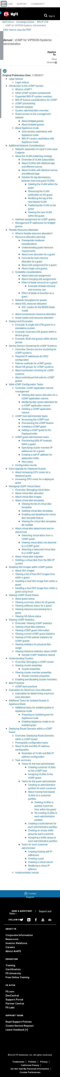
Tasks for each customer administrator (35, 846)
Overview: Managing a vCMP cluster (34, 661)
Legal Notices (16, 78)
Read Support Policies (19, 1021)
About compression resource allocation (35, 314)
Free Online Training (17, 977)
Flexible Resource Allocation (23, 229)
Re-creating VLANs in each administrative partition (45, 816)
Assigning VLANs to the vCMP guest (40, 775)
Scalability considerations (28, 271)
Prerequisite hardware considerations (33, 242)
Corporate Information (19, 935)
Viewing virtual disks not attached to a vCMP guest (39, 544)
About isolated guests (33, 124)
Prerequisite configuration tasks (31, 742)
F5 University (13, 973)
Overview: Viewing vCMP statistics (33, 623)
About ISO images (24, 570)
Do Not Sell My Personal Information (30, 1069)
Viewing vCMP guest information (32, 630)
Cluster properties (31, 668)
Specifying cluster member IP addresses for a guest (37, 449)
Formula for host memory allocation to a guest (35, 259)
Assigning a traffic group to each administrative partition (42, 839)
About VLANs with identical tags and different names (38, 164)
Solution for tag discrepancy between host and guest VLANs (38, 178)
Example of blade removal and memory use (41, 287)
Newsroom (12, 939)
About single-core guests (35, 268)
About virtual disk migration (29, 556)
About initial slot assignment (36, 275)
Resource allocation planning (30, 236)
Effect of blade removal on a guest (39, 282)
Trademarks (18, 1062)
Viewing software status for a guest (33, 605)
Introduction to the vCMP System (26, 85)
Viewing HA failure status (28, 616)
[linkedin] (27, 919)
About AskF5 (13, 951)
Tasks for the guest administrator (39, 781)
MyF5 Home (8, 21)
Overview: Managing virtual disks (32, 489)
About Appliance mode (27, 127)
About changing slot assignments (39, 279)
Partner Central (15, 1003)
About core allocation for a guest (38, 254)
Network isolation (24, 106)
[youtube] (41, 919)
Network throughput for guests (31, 300)
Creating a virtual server (40, 862)
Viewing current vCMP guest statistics (35, 633)
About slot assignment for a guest (39, 264)
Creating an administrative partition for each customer (42, 786)
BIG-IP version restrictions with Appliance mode (38, 140)
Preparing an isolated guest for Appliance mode (37, 716)
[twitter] (20, 919)
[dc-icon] (48, 919)
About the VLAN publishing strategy (33, 156)
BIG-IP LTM (42, 21)
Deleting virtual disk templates (37, 510)
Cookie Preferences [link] (30, 1072)
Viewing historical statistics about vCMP (36, 651)
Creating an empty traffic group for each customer (41, 832)
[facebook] (34, 919)
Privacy (44, 1062)
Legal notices (22, 82)
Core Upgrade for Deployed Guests (27, 468)
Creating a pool (36, 858)
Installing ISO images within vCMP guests (31, 567)
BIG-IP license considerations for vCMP (36, 99)
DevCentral (12, 995)
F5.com (8, 4)
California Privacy (30, 1065)
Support (22, 4)
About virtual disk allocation (29, 493)
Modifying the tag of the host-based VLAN (40, 199)
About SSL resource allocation (31, 303)
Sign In (52, 16)
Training (10, 965)
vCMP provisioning (25, 103)
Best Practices (16, 682)
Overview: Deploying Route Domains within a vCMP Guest (34, 737)
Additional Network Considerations (27, 145)
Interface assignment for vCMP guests (35, 219)
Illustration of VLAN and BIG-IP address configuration (38, 754)
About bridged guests (33, 120)
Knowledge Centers (25, 21)
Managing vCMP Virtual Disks (24, 486)
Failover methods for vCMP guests (33, 363)
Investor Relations (16, 943)
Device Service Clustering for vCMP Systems (33, 345)
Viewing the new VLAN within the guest (40, 213)
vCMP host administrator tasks (31, 415)
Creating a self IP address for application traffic (37, 456)
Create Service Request (20, 1025)
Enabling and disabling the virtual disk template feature (39, 515)
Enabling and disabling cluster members (36, 679)
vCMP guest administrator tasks (32, 437)
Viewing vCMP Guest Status (24, 595)
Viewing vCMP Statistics (22, 619)
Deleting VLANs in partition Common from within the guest (45, 805)
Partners (10, 7)
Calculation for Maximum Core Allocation (30, 689)
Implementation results (27, 872)
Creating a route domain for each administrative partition (42, 825)
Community (38, 4)
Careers (10, 947)
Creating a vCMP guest (34, 426)
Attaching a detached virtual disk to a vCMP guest (38, 551)
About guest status (25, 598)
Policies (32, 1062)
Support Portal (14, 999)
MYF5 (23, 7)
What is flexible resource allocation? (34, 233)
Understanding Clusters (21, 658)
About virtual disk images (28, 496)
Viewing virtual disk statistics (30, 626)
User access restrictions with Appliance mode (37, 133)
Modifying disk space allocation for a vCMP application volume (39, 403)
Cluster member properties (36, 675)
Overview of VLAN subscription (38, 159)
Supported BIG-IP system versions (33, 96)
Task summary (23, 760)
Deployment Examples (21, 321)
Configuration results (26, 465)
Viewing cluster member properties (33, 672)
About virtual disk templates (29, 500)
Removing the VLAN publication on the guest (40, 192)
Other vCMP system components (33, 92)
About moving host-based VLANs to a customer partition (41, 795)
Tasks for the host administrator (38, 763)
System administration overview (32, 110)
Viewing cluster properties (28, 665)
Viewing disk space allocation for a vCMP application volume (39, 396)
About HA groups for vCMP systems (34, 366)
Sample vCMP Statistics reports (38, 654)
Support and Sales (30, 912)
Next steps (27, 461)
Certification (13, 969)
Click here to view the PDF (17, 29)
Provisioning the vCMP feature (37, 423)
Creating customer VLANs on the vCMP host (42, 768)
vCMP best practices (26, 686)
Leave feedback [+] (17, 1029)
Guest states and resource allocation (34, 317)
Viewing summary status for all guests (35, 602)
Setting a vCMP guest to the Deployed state (36, 431)
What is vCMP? (23, 89)
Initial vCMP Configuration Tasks (26, 384)
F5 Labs (10, 1007)
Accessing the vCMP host (35, 419)
